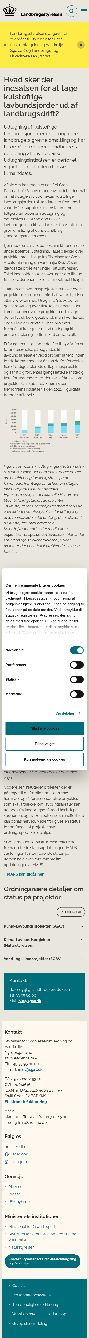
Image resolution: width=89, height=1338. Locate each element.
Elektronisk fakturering (26, 1101)
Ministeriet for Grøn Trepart (32, 1226)
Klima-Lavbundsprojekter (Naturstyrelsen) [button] (27, 942)
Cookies (19, 1285)
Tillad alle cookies (44, 728)
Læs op (59, 1314)
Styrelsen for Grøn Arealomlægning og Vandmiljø (42, 1237)
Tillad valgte (45, 744)
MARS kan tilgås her (25, 874)
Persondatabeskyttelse (32, 1295)
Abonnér (16, 1186)
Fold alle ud (73, 912)
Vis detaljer (65, 713)
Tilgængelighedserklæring (35, 1304)
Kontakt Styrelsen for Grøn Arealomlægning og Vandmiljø (42, 1261)
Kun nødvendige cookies (44, 759)
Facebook (19, 1154)
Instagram (19, 1161)
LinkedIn (17, 1146)
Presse (14, 1194)
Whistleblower (25, 1314)
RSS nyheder (20, 1201)
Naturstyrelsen (21, 1247)
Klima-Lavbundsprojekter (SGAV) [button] (34, 926)
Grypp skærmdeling (29, 1323)
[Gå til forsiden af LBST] (31, 11)
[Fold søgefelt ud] (71, 11)
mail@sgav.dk (30, 1069)
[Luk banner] (81, 45)
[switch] (77, 665)
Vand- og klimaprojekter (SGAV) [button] (33, 959)
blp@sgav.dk (29, 1001)
